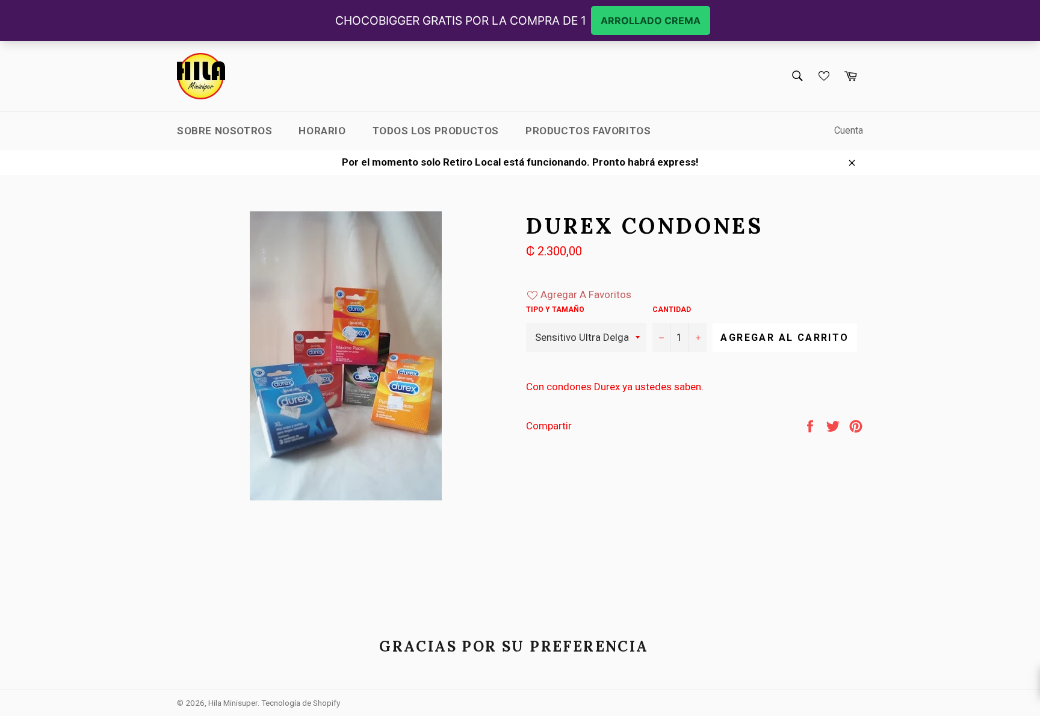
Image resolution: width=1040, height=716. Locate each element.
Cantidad (671, 309)
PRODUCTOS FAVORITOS (588, 131)
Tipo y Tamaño (555, 309)
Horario (322, 131)
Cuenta (848, 130)
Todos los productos (436, 131)
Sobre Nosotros (224, 131)
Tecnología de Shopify (300, 703)
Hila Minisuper (233, 703)
